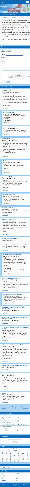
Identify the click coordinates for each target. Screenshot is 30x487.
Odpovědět (5, 108)
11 (15, 408)
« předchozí (3, 408)
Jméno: (3, 54)
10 (21, 406)
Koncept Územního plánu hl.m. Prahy (11, 431)
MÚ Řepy (4, 415)
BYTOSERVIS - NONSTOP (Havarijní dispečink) (14, 424)
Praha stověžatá (6, 422)
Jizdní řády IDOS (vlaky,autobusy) (10, 420)
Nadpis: (3, 57)
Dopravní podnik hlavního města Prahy (11, 418)
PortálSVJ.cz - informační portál (10, 433)
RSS (14, 484)
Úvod (3, 14)
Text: (2, 61)
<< (2, 450)
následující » (26, 408)
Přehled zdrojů (5, 467)
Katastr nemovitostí (7, 426)
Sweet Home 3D (6, 428)
